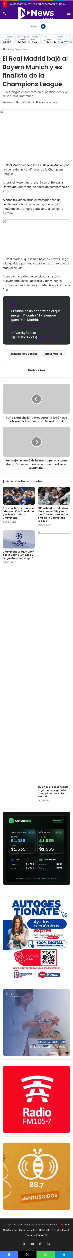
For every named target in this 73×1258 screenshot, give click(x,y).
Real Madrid (54, 353)
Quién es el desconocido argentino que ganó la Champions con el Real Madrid (53, 791)
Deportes (21, 49)
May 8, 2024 (47, 337)
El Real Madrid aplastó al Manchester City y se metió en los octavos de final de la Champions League (53, 514)
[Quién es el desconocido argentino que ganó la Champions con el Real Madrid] (54, 657)
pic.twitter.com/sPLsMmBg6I (33, 324)
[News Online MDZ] (36, 13)
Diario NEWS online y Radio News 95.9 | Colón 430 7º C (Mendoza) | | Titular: (36, 1230)
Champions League (25, 353)
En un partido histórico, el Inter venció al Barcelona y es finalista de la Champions (18, 512)
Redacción (10, 102)
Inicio (9, 49)
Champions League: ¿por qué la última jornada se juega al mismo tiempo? (18, 555)
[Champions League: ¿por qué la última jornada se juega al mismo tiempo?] (19, 539)
